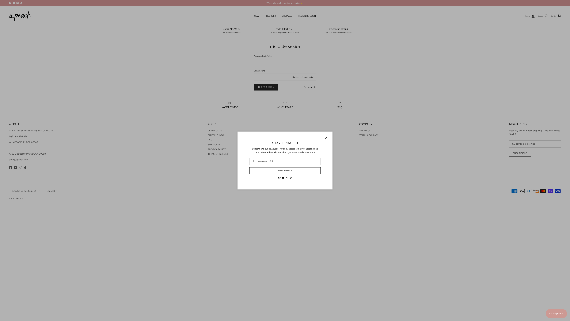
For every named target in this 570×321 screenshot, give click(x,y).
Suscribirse (285, 170)
